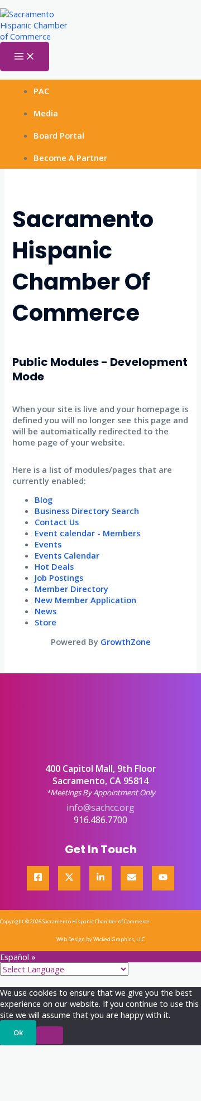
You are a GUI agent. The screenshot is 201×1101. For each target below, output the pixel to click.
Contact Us (57, 521)
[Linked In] (100, 878)
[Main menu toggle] (24, 57)
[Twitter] (69, 878)
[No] (49, 1035)
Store (45, 622)
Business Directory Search (87, 510)
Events (48, 544)
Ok (18, 1032)
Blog (43, 499)
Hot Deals (54, 566)
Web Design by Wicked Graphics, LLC (100, 939)
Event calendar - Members (87, 533)
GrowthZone (125, 641)
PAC (41, 90)
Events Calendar (67, 555)
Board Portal (59, 135)
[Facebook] (38, 878)
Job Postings (59, 577)
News (45, 610)
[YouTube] (163, 878)
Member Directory (71, 588)
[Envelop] (132, 878)
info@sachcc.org (100, 807)
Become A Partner (70, 157)
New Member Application (85, 599)
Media (46, 113)
